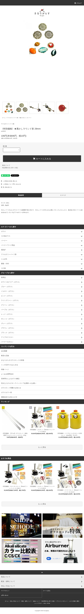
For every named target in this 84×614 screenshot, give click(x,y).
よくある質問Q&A (7, 374)
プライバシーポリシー (61, 601)
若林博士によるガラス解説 (10, 378)
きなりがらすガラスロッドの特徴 (12, 360)
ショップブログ (38, 603)
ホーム (3, 117)
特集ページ (5, 369)
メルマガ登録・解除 (74, 601)
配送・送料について (26, 601)
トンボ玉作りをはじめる (9, 365)
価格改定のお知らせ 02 (9, 397)
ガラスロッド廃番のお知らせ (11, 388)
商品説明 (21, 195)
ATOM (48, 603)
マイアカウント (5, 590)
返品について (6, 165)
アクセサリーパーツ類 (12, 117)
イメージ (63, 195)
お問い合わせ (4, 595)
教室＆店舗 (5, 355)
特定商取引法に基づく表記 (10, 167)
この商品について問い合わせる (12, 184)
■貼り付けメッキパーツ (25, 117)
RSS (45, 603)
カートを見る (46, 590)
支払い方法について (15, 601)
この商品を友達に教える (10, 181)
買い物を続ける (7, 187)
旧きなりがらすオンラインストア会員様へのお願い (18, 383)
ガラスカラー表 (6, 392)
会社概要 (4, 351)
